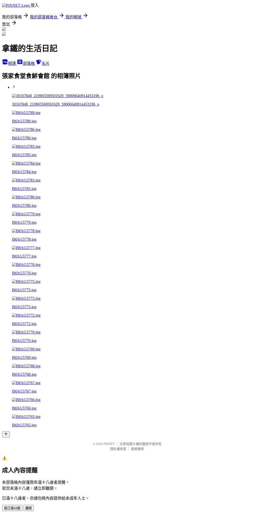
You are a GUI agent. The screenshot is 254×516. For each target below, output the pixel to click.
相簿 (12, 63)
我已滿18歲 (12, 508)
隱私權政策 (118, 449)
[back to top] (6, 434)
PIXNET (109, 444)
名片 (46, 63)
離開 (28, 508)
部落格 (29, 63)
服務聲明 (137, 449)
